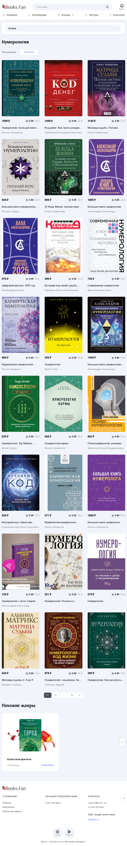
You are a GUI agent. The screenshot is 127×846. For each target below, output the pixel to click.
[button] (122, 742)
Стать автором (52, 803)
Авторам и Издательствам (61, 796)
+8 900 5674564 (96, 807)
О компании (10, 796)
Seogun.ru (93, 819)
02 (56, 695)
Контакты (93, 796)
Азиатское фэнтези (19, 759)
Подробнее (47, 765)
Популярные (9, 52)
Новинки (29, 52)
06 (72, 695)
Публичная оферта (12, 811)
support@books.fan (97, 803)
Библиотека (8, 807)
